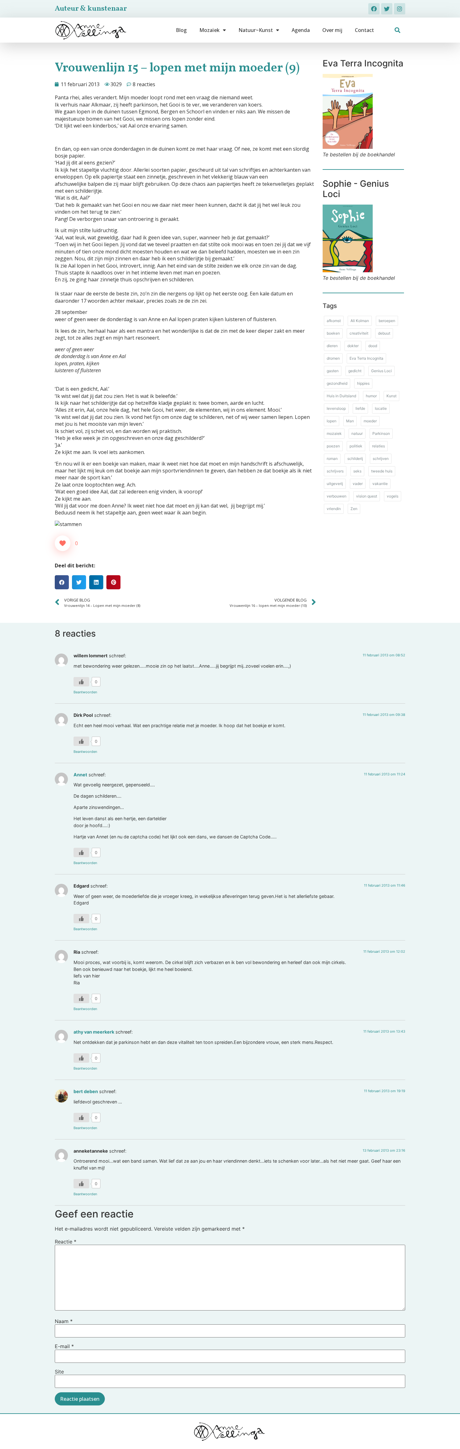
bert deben (86, 1091)
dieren (332, 345)
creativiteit (359, 333)
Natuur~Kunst (255, 30)
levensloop (336, 408)
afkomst (334, 320)
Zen (353, 508)
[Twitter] (386, 8)
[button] (397, 30)
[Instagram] (399, 8)
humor (371, 396)
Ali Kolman (359, 320)
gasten (333, 370)
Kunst (391, 396)
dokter (353, 345)
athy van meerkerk (94, 1032)
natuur (357, 433)
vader (358, 483)
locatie (381, 408)
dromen (333, 358)
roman (332, 458)
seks (357, 471)
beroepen (387, 320)
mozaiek (334, 433)
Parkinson (381, 433)
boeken (333, 333)
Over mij (332, 30)
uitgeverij (335, 483)
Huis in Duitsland (341, 396)
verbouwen (336, 496)
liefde (360, 408)
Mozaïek (209, 30)
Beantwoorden (85, 692)
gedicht (354, 370)
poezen (333, 446)
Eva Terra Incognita (366, 358)
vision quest (366, 496)
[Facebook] (374, 8)
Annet (80, 774)
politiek (356, 446)
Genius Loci (381, 370)
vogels (392, 496)
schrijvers (335, 471)
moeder (370, 421)
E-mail (64, 1346)
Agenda (301, 30)
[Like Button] (62, 543)
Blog (181, 30)
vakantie (380, 483)
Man (350, 421)
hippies (363, 383)
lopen (331, 421)
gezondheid (337, 383)
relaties (378, 446)
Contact (364, 30)
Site (59, 1371)
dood (372, 345)
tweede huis (381, 471)
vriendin (334, 508)
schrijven (381, 458)
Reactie (65, 1241)
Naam (64, 1321)
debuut (384, 333)
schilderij (355, 458)
